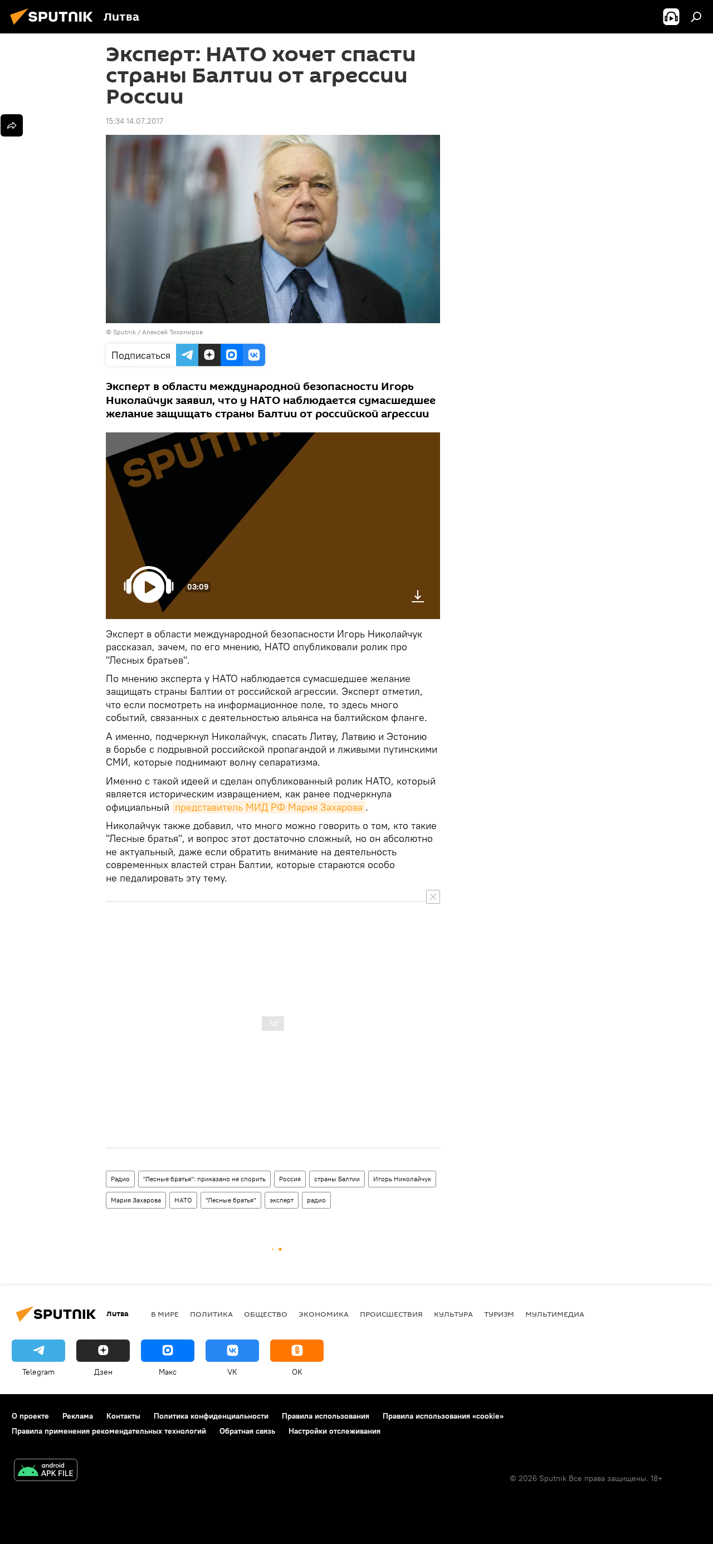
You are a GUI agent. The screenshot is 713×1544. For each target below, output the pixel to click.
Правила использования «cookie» (443, 1416)
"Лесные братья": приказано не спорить (204, 1179)
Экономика (324, 1314)
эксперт (282, 1200)
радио (316, 1200)
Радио (120, 1179)
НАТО (183, 1200)
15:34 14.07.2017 (134, 121)
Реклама (77, 1416)
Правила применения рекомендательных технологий (109, 1431)
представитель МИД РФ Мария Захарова (269, 807)
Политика (211, 1314)
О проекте (30, 1416)
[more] (12, 125)
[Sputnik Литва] (55, 26)
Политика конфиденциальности (211, 1416)
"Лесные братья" (231, 1200)
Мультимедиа (554, 1314)
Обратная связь (247, 1431)
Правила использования (325, 1416)
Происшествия (391, 1314)
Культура (453, 1314)
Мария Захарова (136, 1200)
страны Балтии (337, 1179)
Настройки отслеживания (334, 1431)
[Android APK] (46, 1471)
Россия (290, 1179)
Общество (265, 1314)
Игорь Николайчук (402, 1179)
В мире (165, 1314)
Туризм (499, 1314)
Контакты (123, 1416)
